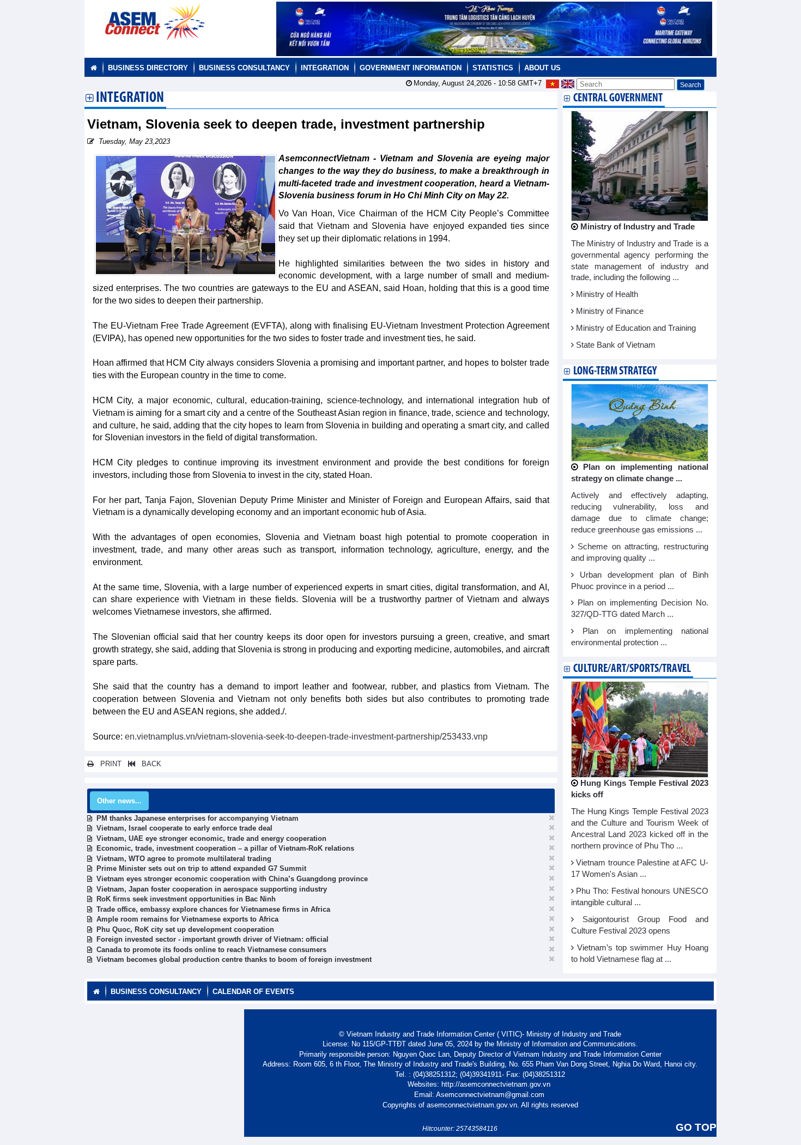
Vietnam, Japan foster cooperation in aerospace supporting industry (211, 889)
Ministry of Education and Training (636, 328)
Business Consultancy (244, 68)
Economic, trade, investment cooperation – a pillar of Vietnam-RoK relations (225, 848)
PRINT (108, 764)
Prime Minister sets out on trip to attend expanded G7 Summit (201, 868)
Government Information (411, 68)
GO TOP (696, 1127)
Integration (325, 68)
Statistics (492, 68)
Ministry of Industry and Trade (637, 226)
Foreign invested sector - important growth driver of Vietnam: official (212, 939)
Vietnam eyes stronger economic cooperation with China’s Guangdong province (232, 879)
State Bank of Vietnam (616, 345)
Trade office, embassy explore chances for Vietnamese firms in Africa (213, 909)
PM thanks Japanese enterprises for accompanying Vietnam (197, 818)
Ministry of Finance (610, 311)
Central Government (618, 98)
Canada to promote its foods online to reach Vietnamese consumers (211, 950)
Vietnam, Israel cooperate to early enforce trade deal (184, 828)
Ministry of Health (607, 294)
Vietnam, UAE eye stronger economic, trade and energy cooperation (211, 838)
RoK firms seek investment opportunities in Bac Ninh (186, 899)
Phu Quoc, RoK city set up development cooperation (185, 929)
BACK (148, 764)
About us (542, 68)
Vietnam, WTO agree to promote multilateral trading (183, 859)
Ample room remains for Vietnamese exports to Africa (187, 919)
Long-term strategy (615, 371)
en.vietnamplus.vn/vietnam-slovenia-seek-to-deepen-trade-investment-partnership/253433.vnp (306, 736)
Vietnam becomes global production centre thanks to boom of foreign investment (234, 959)
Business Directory (148, 68)
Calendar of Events (253, 992)
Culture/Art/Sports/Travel (632, 669)
